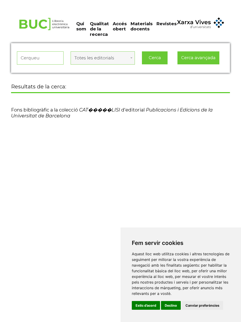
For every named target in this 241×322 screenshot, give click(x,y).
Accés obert (120, 26)
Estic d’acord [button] (146, 305)
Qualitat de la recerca (99, 29)
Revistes (166, 23)
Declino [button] (171, 305)
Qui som (81, 26)
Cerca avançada (198, 57)
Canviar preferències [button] (202, 305)
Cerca (155, 57)
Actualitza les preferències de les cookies (43, 3)
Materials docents (141, 26)
